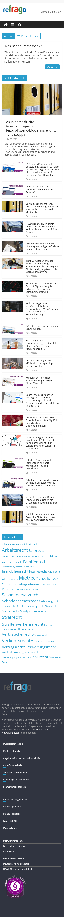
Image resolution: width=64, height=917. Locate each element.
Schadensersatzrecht (21, 601)
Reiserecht (9, 589)
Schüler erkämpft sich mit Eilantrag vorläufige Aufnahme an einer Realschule (42, 246)
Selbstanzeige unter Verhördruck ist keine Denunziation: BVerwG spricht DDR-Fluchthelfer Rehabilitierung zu (42, 309)
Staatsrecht (51, 606)
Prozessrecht (50, 584)
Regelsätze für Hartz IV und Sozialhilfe (21, 758)
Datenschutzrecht (11, 556)
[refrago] (5, 24)
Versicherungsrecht (45, 641)
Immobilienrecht (15, 571)
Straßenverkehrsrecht (22, 624)
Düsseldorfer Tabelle (13, 743)
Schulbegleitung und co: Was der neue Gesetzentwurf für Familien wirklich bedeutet (42, 482)
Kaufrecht (54, 571)
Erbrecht (46, 556)
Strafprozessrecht (33, 611)
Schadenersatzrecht (21, 594)
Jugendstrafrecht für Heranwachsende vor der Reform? (39, 189)
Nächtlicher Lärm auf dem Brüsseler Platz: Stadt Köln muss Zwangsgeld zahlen (40, 517)
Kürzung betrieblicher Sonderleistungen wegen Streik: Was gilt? (39, 380)
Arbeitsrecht (15, 550)
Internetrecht (38, 571)
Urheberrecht (25, 629)
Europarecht (15, 562)
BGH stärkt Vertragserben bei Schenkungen (42, 327)
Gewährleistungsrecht (11, 567)
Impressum (8, 851)
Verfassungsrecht (40, 635)
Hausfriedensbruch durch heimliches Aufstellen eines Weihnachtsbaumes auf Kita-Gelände (42, 228)
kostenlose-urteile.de (13, 858)
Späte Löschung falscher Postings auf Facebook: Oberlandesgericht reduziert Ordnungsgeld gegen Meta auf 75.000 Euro (43, 400)
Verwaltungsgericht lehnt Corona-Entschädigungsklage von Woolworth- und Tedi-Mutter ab (42, 208)
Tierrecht (48, 625)
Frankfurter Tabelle (12, 765)
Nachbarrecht (49, 578)
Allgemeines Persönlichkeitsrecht (20, 544)
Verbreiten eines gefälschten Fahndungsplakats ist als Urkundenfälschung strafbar (41, 500)
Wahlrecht (7, 652)
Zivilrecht (40, 657)
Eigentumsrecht (31, 556)
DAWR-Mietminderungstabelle (18, 869)
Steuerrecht (10, 611)
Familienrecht (35, 561)
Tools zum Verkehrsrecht (15, 772)
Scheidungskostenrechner (16, 779)
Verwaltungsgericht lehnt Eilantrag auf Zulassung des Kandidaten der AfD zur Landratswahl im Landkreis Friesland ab (41, 443)
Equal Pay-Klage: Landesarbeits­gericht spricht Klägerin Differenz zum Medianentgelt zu (41, 344)
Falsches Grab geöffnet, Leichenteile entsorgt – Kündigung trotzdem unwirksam (39, 464)
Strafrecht (12, 617)
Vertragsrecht (13, 647)
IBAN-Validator (10, 828)
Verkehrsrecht (16, 641)
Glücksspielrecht (28, 567)
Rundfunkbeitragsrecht (27, 589)
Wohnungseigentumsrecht (17, 657)
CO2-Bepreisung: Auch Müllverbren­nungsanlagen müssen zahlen (40, 363)
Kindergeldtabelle (11, 751)
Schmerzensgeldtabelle (14, 786)
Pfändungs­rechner (12, 806)
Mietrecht (29, 578)
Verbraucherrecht (17, 634)
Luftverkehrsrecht (10, 578)
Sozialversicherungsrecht (30, 606)
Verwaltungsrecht (40, 647)
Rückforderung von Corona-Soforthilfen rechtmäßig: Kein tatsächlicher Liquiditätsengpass (42, 421)
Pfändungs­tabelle (11, 813)
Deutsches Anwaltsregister (16, 863)
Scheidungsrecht (50, 601)
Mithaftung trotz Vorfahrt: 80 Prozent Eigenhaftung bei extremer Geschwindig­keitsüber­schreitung (41, 287)
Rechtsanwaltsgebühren (15, 799)
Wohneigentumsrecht (26, 652)
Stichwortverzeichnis (13, 840)
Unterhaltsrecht (9, 629)
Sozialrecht (9, 606)
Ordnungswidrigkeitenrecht (22, 584)
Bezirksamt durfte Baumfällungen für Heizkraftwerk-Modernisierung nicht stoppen (30, 128)
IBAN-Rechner (10, 820)
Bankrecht (36, 550)
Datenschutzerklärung (14, 846)
